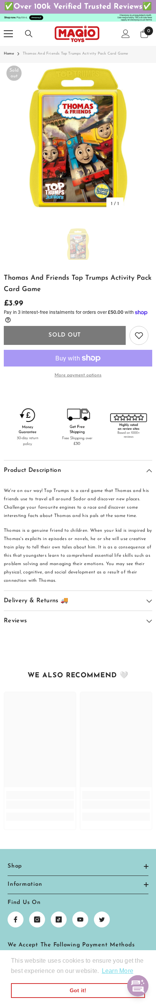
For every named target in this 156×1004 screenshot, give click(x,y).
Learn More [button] (117, 971)
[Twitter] (102, 919)
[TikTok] (59, 919)
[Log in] (126, 34)
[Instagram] (37, 919)
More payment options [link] (78, 375)
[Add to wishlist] (138, 335)
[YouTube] (80, 919)
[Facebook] (15, 919)
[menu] (8, 33)
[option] (78, 137)
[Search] (28, 33)
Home (9, 54)
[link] (40, 804)
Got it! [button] (78, 990)
